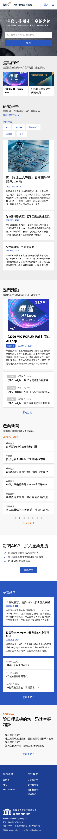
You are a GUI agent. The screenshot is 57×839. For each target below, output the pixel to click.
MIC (5, 785)
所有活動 (27, 412)
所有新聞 (27, 523)
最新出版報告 (10, 115)
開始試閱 (28, 570)
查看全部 (27, 697)
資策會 (6, 780)
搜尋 (28, 43)
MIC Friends (9, 789)
